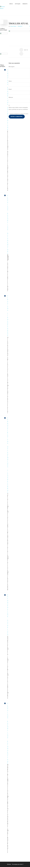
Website (11, 97)
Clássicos (7, 77)
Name (10, 81)
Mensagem (12, 66)
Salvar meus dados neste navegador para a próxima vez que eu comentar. (18, 108)
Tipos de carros (7, 324)
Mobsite (9, 864)
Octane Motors (13, 26)
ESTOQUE (17, 3)
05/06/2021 (20, 26)
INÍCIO (11, 3)
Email (10, 89)
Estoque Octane (7, 118)
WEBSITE (25, 3)
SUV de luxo (7, 627)
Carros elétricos (7, 430)
